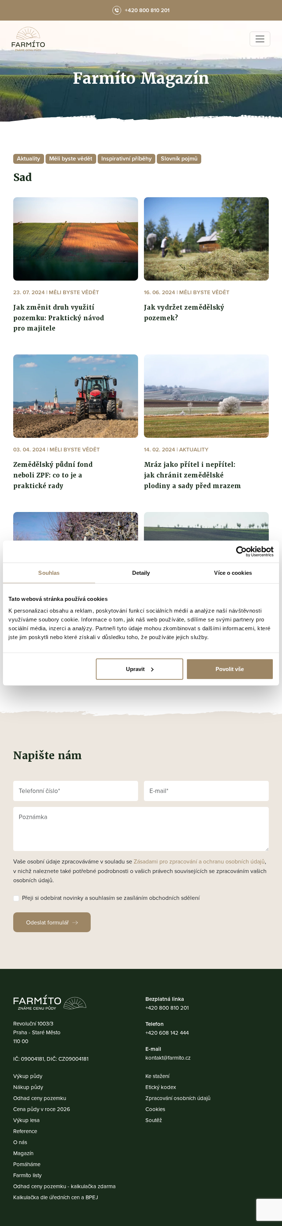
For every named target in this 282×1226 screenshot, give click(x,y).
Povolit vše (230, 669)
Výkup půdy (27, 1076)
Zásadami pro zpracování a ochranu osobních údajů (199, 861)
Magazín (23, 1153)
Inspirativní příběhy (126, 158)
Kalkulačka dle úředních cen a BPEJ (55, 1197)
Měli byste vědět (70, 158)
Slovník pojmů (179, 158)
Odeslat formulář (47, 922)
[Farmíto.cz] (28, 39)
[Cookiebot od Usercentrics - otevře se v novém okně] (241, 551)
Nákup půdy (28, 1087)
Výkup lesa (26, 1120)
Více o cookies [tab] (233, 573)
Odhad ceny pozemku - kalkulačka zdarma (64, 1186)
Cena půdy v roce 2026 (41, 1109)
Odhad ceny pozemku (39, 1098)
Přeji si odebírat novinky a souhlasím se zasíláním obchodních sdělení (111, 898)
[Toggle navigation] (260, 39)
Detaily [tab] (141, 573)
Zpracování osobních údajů (177, 1098)
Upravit (135, 669)
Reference (25, 1131)
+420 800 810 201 (167, 1008)
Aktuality (28, 158)
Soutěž (153, 1120)
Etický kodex (160, 1087)
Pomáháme (26, 1164)
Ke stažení (157, 1076)
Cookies (155, 1109)
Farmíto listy (27, 1175)
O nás (20, 1142)
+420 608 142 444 (167, 1032)
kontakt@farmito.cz (168, 1057)
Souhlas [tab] (48, 573)
